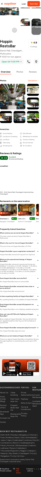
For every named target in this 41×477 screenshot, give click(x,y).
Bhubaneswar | (22, 445)
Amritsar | (11, 445)
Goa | (23, 437)
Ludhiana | (4, 448)
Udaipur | (32, 451)
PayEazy (24, 399)
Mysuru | (13, 448)
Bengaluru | (24, 435)
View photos (32, 81)
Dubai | (17, 437)
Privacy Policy (24, 414)
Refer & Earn (26, 403)
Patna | (3, 445)
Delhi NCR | (5, 435)
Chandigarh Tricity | (28, 453)
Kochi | (36, 440)
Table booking (14, 393)
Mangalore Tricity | (8, 456)
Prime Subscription (26, 393)
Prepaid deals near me (14, 407)
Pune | (3, 437)
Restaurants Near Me (15, 415)
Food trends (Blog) (3, 398)
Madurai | (4, 453)
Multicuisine (5, 53)
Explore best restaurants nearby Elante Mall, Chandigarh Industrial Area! (17, 460)
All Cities (20, 456)
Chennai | (33, 435)
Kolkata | (10, 437)
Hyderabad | (18, 440)
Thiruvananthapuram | (10, 451)
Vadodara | (21, 448)
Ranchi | (16, 443)
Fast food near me (14, 400)
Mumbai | (15, 435)
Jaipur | (3, 440)
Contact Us (5, 418)
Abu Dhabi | (14, 453)
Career (3, 422)
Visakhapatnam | (27, 443)
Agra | (10, 440)
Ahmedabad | (31, 437)
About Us (4, 392)
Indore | (32, 445)
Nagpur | (24, 451)
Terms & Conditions (26, 408)
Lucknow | (28, 440)
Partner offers (3, 406)
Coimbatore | (6, 443)
